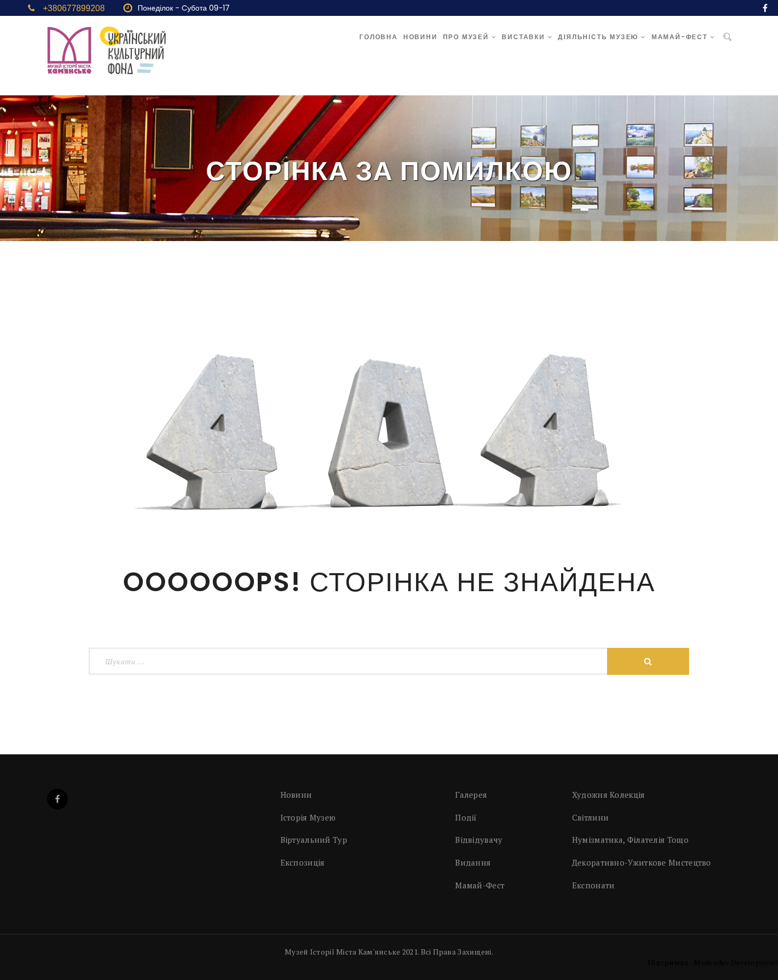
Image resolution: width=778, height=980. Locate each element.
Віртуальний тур (314, 839)
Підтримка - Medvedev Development (713, 962)
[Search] (727, 37)
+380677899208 (74, 8)
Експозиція (303, 862)
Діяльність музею (599, 36)
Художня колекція (608, 794)
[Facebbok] (57, 799)
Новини (420, 36)
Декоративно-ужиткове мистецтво (641, 862)
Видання (473, 862)
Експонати (593, 885)
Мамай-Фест (681, 36)
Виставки (524, 36)
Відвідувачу (478, 839)
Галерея (471, 794)
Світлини (590, 817)
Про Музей (467, 36)
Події (466, 817)
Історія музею (308, 817)
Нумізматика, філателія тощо (630, 839)
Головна (378, 36)
